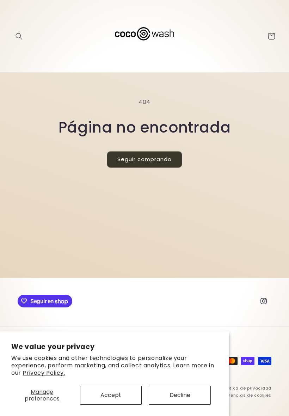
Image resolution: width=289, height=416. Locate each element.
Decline (180, 395)
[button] (19, 36)
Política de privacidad (246, 388)
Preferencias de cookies (244, 395)
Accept (110, 395)
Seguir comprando (144, 159)
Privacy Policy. (44, 373)
